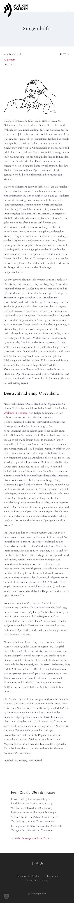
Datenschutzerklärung (37, 880)
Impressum (52, 876)
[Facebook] (32, 863)
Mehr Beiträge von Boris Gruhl (32, 838)
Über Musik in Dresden (28, 876)
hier (20, 125)
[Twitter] (37, 863)
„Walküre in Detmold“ (16, 413)
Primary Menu (67, 10)
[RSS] (41, 863)
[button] (6, 896)
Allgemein (9, 59)
